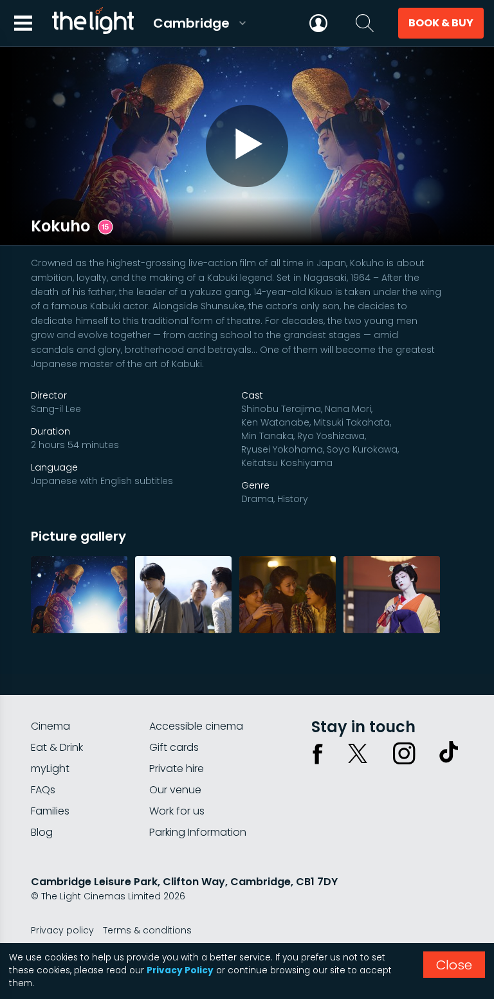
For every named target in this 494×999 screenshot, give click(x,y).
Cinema (50, 726)
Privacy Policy (180, 970)
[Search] (365, 23)
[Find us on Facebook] (317, 753)
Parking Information (197, 832)
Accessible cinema (196, 726)
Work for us (177, 811)
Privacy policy (62, 930)
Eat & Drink (57, 747)
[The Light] (92, 23)
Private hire (176, 768)
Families (50, 811)
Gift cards (174, 747)
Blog (42, 832)
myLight (50, 768)
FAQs (43, 789)
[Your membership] (318, 23)
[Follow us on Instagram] (404, 753)
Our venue (175, 789)
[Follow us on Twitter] (357, 753)
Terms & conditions (147, 930)
